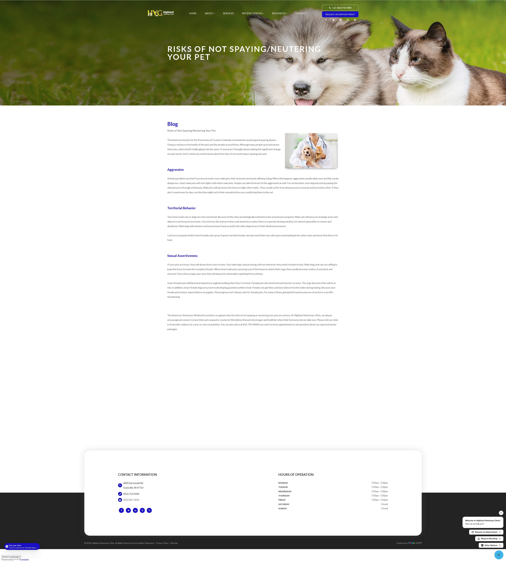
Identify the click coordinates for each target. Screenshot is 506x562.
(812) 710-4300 (131, 494)
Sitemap (174, 543)
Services (228, 13)
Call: (341, 7)
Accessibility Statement (143, 543)
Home (192, 13)
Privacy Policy (162, 543)
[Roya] (415, 543)
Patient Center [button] (252, 13)
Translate (24, 559)
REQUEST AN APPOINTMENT (340, 14)
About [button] (209, 13)
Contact (301, 13)
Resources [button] (278, 13)
